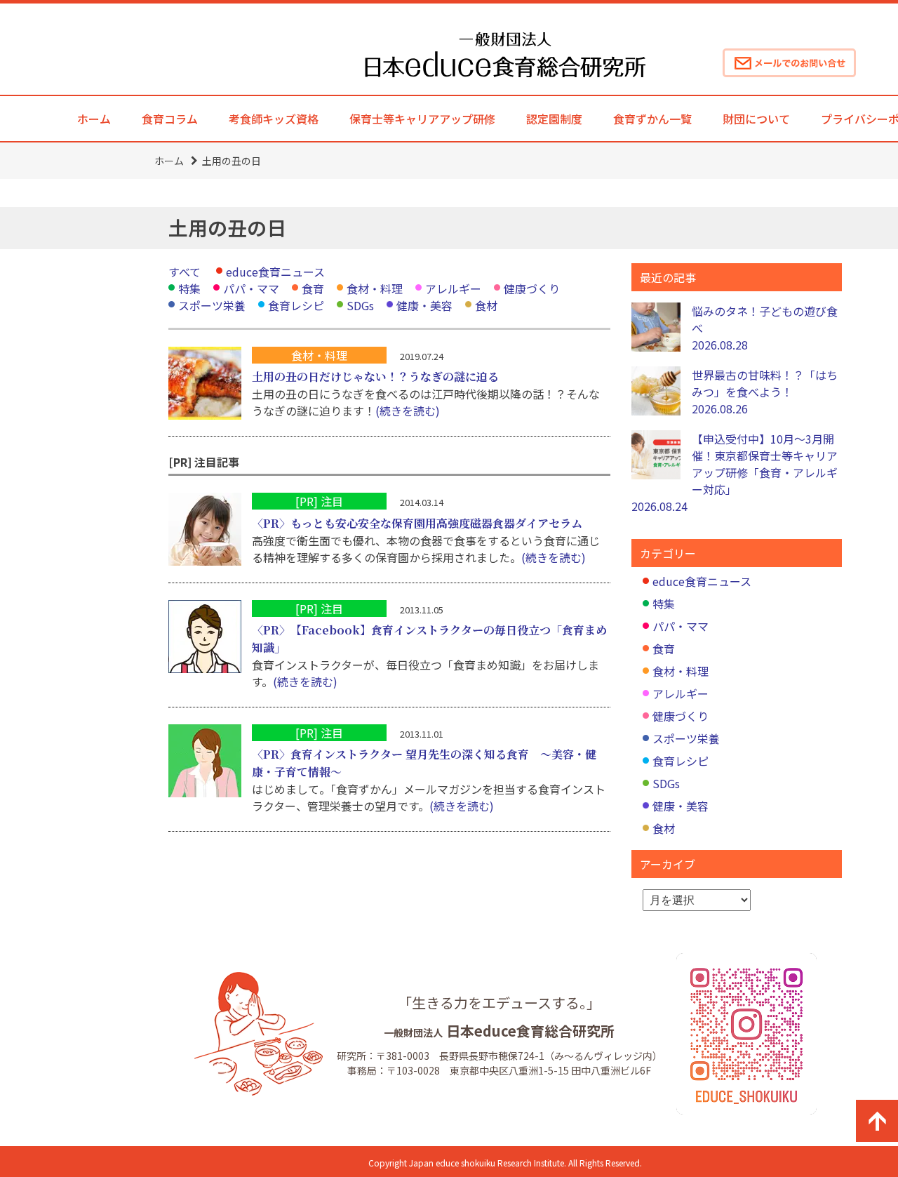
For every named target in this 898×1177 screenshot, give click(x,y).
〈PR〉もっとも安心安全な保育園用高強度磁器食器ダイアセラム (417, 523)
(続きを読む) (407, 410)
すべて (184, 271)
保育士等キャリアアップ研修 (422, 118)
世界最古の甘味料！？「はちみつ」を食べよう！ (765, 391)
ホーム (94, 118)
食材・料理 (375, 288)
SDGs (360, 305)
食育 (313, 288)
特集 (189, 288)
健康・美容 (424, 305)
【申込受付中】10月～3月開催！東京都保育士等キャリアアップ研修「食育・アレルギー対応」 (734, 472)
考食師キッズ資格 (274, 118)
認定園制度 (554, 118)
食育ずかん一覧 (652, 118)
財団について (756, 118)
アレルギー (453, 288)
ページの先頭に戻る (877, 1121)
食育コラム (170, 118)
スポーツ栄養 (212, 305)
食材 (486, 305)
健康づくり (532, 288)
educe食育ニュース (275, 271)
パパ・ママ (251, 288)
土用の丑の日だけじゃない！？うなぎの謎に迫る (375, 376)
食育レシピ (296, 305)
